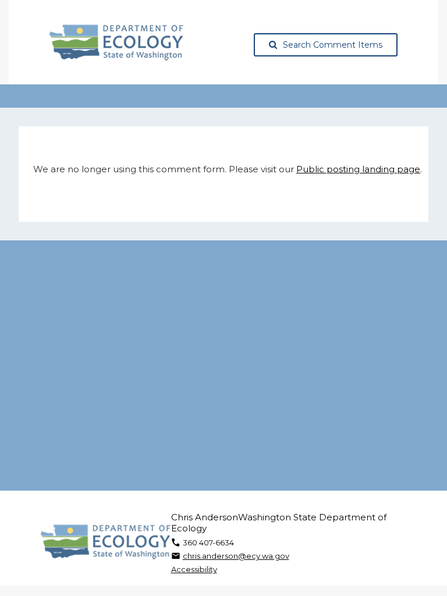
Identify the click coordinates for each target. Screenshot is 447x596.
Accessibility (194, 569)
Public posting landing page (358, 169)
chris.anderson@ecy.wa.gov (236, 555)
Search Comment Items (332, 45)
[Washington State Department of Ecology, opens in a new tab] (116, 42)
